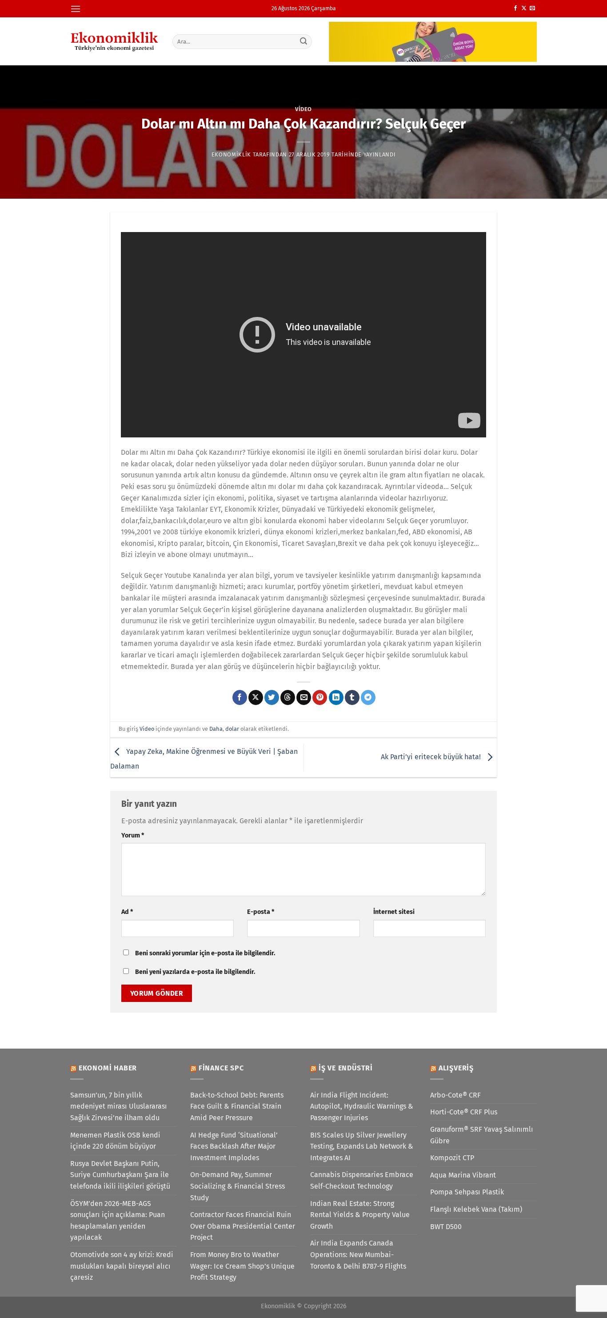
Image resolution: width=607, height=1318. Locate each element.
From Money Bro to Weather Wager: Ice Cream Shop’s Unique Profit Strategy (242, 1266)
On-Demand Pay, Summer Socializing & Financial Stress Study (237, 1186)
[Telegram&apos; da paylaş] (368, 697)
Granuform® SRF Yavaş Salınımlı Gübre (481, 1135)
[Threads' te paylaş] (287, 697)
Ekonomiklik (231, 154)
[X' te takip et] (524, 8)
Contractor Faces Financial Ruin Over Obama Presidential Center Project (242, 1226)
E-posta (260, 912)
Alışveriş (456, 1068)
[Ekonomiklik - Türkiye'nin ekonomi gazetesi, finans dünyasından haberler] (114, 41)
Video (303, 109)
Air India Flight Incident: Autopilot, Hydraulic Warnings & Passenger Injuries (361, 1106)
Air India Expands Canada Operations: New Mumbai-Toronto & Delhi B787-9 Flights (358, 1254)
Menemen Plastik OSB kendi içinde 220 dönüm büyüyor (115, 1141)
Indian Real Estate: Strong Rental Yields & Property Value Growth (360, 1214)
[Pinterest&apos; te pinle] (319, 697)
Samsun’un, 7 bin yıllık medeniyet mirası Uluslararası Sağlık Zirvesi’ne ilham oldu (118, 1106)
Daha (216, 728)
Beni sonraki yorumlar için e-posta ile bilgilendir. (205, 953)
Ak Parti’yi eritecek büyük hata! (432, 757)
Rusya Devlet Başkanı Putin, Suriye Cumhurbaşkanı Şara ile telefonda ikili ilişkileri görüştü (120, 1174)
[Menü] (75, 8)
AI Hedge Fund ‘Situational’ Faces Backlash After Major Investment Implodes (234, 1146)
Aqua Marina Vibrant (463, 1175)
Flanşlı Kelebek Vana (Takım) (476, 1209)
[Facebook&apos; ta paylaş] (239, 697)
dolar (232, 728)
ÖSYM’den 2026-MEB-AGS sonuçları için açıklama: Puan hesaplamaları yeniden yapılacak (117, 1220)
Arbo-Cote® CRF (455, 1095)
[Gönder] (303, 41)
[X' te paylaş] (255, 697)
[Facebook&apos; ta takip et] (515, 8)
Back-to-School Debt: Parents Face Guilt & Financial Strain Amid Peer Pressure (237, 1106)
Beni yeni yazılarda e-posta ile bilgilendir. (195, 972)
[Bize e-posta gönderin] (532, 8)
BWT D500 (446, 1226)
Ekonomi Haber (108, 1068)
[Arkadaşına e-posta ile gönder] (303, 697)
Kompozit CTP (452, 1158)
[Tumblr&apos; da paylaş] (352, 697)
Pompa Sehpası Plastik (467, 1192)
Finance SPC (221, 1068)
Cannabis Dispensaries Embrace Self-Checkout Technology (361, 1180)
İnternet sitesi (394, 912)
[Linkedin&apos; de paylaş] (336, 697)
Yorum (132, 835)
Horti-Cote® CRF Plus (463, 1112)
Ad (127, 912)
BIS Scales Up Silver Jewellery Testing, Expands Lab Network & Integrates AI (361, 1146)
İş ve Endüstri (346, 1068)
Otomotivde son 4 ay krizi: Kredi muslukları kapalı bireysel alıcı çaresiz (121, 1266)
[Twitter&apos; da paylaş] (271, 697)
